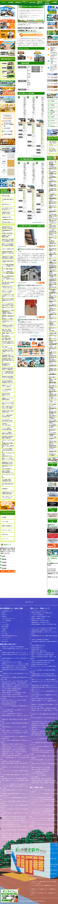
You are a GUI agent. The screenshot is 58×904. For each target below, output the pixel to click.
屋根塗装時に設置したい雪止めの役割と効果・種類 (8, 360)
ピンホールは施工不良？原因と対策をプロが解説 (8, 304)
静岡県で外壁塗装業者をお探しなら (9, 635)
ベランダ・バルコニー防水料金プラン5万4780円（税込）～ (44, 628)
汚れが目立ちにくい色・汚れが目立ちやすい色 (53, 55)
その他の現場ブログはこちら (37, 335)
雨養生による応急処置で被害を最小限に (52, 380)
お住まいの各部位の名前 (8, 249)
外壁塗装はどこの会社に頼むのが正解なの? (11, 761)
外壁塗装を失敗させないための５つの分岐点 (11, 662)
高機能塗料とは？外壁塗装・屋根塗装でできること (8, 313)
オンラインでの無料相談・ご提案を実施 (52, 162)
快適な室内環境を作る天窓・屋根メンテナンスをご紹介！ (44, 721)
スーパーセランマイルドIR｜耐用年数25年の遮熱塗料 (43, 799)
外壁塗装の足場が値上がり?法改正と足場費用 (52, 282)
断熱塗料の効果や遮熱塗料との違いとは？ (52, 368)
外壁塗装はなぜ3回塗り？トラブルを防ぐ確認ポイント (14, 748)
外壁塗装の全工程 (6, 217)
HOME (19, 23)
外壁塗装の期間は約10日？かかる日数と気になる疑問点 (14, 667)
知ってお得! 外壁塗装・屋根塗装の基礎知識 (11, 688)
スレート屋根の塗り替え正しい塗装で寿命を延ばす (8, 373)
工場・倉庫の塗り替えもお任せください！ (52, 143)
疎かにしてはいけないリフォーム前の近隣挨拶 (52, 209)
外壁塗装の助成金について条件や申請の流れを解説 (42, 673)
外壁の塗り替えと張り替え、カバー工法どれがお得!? (52, 222)
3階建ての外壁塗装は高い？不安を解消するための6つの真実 (15, 684)
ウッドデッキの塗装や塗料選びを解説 (7, 420)
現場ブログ (4, 614)
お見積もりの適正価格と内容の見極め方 (52, 196)
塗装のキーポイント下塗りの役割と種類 (52, 252)
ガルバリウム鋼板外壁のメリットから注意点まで (52, 235)
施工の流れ (33, 2)
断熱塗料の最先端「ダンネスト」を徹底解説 (52, 372)
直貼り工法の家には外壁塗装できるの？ (52, 308)
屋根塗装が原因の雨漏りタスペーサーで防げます (8, 377)
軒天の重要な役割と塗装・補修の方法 (7, 339)
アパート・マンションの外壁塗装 (38, 775)
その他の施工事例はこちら (37, 156)
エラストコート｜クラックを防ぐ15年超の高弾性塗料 (43, 818)
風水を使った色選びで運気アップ (53, 49)
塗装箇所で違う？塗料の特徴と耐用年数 (52, 248)
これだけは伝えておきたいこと (8, 618)
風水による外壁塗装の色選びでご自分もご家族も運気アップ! (15, 665)
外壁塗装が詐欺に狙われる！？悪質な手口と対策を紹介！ (14, 751)
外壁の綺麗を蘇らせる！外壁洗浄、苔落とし (52, 346)
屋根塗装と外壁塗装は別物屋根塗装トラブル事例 (8, 317)
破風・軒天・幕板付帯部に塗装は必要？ (7, 330)
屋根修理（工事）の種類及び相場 (7, 236)
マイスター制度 (5, 624)
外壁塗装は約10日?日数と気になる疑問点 (52, 205)
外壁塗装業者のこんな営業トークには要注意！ (52, 291)
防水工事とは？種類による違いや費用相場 (8, 446)
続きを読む (34, 262)
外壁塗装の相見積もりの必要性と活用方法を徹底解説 (13, 749)
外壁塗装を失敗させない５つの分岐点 (52, 175)
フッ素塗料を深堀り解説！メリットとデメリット (52, 428)
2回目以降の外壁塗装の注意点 (52, 243)
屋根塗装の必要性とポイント (37, 649)
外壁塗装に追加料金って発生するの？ (52, 179)
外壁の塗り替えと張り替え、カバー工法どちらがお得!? (14, 700)
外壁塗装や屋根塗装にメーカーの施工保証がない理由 (52, 269)
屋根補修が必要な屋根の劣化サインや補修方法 (8, 369)
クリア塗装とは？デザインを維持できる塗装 (8, 279)
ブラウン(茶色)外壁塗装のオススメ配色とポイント (53, 423)
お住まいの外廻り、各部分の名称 (9, 702)
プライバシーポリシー (7, 530)
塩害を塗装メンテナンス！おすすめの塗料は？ (7, 467)
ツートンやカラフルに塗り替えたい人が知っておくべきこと (53, 67)
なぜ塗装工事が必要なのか (8, 200)
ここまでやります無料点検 (37, 614)
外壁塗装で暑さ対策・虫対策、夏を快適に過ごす (42, 778)
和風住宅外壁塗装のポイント (52, 325)
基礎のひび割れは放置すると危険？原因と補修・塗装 (13, 833)
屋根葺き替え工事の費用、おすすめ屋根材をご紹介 (42, 652)
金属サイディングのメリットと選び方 (7, 386)
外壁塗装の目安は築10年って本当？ (6, 213)
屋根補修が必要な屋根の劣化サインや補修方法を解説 (43, 733)
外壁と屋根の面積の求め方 (8, 484)
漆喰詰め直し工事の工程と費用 (52, 329)
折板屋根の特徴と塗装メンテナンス (6, 394)
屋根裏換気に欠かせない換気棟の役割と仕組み (8, 463)
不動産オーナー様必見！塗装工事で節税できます (52, 273)
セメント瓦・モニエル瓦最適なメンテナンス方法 (8, 403)
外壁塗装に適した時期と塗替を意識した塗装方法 (8, 257)
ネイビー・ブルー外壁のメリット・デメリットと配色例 (14, 843)
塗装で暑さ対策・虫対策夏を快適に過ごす (8, 283)
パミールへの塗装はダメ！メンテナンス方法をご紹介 (52, 363)
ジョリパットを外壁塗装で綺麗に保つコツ (52, 333)
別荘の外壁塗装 (34, 776)
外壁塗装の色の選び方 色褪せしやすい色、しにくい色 (14, 652)
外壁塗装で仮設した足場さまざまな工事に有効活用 (52, 278)
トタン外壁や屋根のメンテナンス (7, 390)
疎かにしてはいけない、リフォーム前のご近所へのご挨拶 (14, 681)
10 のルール (4, 622)
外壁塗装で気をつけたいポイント (8, 321)
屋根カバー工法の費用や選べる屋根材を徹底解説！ (42, 654)
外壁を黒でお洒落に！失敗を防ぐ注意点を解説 (52, 410)
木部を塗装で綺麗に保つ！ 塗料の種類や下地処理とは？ (14, 820)
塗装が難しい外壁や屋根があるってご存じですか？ (52, 299)
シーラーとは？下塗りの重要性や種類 (52, 261)
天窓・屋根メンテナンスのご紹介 (7, 347)
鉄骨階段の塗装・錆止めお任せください (8, 411)
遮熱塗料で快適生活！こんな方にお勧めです (41, 812)
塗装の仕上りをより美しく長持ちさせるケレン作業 (8, 309)
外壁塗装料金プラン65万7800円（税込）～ (41, 620)
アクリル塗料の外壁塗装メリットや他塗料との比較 (8, 266)
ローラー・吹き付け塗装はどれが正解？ (52, 338)
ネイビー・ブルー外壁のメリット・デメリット (52, 402)
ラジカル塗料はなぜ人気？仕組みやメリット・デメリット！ (15, 866)
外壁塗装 (7, 63)
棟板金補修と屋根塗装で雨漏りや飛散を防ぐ (8, 437)
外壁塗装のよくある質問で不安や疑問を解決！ (52, 166)
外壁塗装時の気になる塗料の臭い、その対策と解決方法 (14, 683)
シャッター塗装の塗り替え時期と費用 (7, 429)
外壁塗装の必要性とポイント (37, 647)
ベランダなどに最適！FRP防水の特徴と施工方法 (8, 450)
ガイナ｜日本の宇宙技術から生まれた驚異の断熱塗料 (43, 828)
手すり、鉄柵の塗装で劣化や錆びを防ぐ (7, 416)
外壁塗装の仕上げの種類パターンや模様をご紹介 (52, 436)
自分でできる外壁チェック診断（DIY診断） (11, 694)
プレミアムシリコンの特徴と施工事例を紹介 (52, 440)
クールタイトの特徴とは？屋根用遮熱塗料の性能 (52, 445)
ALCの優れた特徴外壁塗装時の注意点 (7, 480)
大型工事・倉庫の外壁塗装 (37, 773)
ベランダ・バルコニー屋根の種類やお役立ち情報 (8, 441)
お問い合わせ (5, 534)
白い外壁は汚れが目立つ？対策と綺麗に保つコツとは (52, 415)
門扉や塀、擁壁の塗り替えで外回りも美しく (41, 662)
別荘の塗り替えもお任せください (52, 151)
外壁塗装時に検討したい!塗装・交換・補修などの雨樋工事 (44, 725)
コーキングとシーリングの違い (8, 476)
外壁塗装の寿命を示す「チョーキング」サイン (8, 287)
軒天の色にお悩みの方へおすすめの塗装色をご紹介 (8, 343)
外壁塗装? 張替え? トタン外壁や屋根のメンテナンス (43, 685)
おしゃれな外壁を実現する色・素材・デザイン (52, 398)
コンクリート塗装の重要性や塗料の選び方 (7, 433)
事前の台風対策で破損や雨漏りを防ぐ (52, 376)
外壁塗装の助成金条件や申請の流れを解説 (52, 171)
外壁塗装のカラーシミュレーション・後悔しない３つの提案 (15, 663)
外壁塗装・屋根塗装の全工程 (37, 618)
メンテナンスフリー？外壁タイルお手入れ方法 (52, 321)
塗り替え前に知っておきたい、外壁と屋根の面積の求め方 (14, 778)
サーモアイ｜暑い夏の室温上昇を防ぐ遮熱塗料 (41, 797)
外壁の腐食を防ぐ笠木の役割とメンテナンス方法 (8, 352)
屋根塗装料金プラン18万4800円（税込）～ (41, 622)
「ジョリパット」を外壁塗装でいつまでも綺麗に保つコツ (14, 784)
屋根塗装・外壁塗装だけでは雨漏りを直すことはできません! (15, 686)
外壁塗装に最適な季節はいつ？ (8, 262)
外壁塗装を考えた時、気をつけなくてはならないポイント (14, 746)
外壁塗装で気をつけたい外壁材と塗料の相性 (8, 493)
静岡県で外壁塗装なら (7, 525)
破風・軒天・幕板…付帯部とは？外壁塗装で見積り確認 (43, 708)
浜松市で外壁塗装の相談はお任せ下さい (32, 285)
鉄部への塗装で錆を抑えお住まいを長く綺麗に (8, 407)
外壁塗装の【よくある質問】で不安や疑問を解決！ (13, 646)
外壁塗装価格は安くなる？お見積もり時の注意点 (7, 232)
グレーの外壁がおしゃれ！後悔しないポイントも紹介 (52, 406)
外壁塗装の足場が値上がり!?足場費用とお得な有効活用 (43, 780)
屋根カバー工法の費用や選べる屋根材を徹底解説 (8, 244)
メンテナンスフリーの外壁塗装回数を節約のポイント (52, 231)
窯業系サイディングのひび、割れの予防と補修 (52, 303)
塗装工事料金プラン (40, 2)
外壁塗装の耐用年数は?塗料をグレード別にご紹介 (8, 253)
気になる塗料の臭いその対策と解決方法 (52, 213)
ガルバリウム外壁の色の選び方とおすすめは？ (12, 713)
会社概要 (54, 2)
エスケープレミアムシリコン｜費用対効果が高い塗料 (43, 809)
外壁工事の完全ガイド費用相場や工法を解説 (7, 227)
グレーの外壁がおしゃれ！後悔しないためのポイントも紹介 (15, 845)
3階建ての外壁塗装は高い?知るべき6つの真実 (53, 218)
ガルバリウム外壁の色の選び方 (52, 239)
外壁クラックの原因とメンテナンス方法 (7, 291)
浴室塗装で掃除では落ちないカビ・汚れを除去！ (42, 750)
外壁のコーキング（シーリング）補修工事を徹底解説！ (43, 679)
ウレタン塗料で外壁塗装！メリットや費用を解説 (7, 270)
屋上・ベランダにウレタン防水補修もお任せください (8, 454)
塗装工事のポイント (7, 204)
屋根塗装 (7, 68)
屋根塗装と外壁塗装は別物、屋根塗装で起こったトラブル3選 (15, 755)
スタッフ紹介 (5, 521)
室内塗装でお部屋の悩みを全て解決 (39, 664)
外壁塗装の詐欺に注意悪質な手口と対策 (52, 201)
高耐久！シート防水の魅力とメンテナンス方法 (8, 459)
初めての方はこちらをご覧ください (39, 610)
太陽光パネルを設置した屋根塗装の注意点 (52, 355)
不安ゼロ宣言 (5, 628)
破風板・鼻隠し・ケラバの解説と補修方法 (8, 334)
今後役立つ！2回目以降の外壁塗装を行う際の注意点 (43, 660)
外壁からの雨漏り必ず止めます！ (38, 645)
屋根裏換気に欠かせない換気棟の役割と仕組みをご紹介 (14, 816)
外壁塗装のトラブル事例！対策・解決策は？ (52, 389)
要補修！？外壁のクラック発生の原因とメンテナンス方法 (14, 730)
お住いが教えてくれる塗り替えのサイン (7, 208)
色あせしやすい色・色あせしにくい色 (53, 61)
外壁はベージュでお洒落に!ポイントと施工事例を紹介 (52, 419)
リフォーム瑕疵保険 (6, 620)
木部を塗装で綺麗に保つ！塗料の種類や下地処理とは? (52, 359)
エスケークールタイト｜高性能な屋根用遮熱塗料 (42, 810)
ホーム (3, 2)
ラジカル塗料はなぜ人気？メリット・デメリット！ (52, 449)
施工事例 (10, 2)
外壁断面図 (4, 488)
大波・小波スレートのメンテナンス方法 (7, 497)
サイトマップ (5, 538)
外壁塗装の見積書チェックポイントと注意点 (52, 192)
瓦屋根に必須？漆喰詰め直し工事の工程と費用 (41, 698)
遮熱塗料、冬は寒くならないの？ (38, 856)
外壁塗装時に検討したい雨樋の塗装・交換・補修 (8, 356)
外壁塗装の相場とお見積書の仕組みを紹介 (52, 188)
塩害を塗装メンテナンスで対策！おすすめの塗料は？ (13, 818)
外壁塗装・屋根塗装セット (7, 72)
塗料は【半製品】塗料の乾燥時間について (8, 471)
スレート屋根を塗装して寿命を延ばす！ (40, 771)
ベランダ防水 (7, 76)
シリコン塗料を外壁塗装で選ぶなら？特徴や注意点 (8, 274)
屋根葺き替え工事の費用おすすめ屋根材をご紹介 (8, 240)
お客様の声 (18, 2)
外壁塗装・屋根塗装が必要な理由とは (10, 690)
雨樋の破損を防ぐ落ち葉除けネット (6, 364)
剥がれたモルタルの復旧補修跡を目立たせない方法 (8, 300)
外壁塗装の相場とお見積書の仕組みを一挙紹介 (41, 630)
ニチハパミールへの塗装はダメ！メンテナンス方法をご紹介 (15, 822)
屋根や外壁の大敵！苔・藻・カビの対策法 (52, 350)
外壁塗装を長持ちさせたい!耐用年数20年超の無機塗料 (52, 265)
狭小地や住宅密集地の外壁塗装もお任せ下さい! (8, 381)
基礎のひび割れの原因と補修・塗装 (52, 385)
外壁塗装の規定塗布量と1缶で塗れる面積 (53, 342)
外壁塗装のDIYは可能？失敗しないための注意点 (53, 295)
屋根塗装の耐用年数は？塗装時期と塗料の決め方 (52, 393)
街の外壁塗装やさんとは (7, 610)
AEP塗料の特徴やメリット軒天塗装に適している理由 (52, 453)
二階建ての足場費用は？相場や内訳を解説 (52, 286)
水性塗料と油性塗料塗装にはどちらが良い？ (52, 316)
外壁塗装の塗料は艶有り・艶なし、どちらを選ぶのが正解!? (44, 864)
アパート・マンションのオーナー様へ (52, 147)
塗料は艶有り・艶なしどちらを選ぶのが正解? (52, 312)
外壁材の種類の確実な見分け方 (52, 226)
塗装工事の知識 (5, 195)
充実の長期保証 (5, 626)
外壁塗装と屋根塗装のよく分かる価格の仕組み (41, 612)
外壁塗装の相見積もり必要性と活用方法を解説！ (52, 183)
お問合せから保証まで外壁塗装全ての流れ (40, 616)
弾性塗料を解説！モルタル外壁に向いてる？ (52, 432)
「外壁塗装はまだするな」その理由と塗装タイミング (8, 221)
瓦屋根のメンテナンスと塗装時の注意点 (8, 399)
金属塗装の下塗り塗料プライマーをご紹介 (52, 256)
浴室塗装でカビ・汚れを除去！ (7, 424)
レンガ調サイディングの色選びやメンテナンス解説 (8, 296)
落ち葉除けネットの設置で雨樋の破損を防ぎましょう (43, 731)
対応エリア (4, 631)
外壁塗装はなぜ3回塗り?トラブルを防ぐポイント (8, 326)
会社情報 (4, 630)
